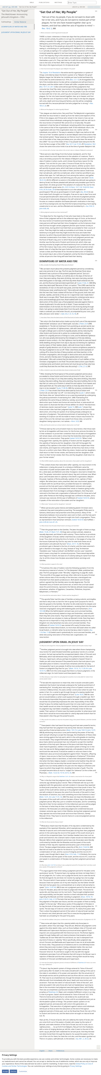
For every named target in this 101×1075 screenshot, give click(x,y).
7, (69, 314)
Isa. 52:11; (70, 144)
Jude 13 (71, 407)
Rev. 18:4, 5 (47, 28)
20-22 (86, 1039)
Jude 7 (82, 393)
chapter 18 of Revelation (51, 72)
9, (70, 314)
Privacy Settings (76, 1066)
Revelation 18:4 (89, 144)
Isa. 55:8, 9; (90, 206)
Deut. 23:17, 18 (72, 544)
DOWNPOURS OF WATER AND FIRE (14, 27)
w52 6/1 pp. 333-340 (9, 7)
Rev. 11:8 (46, 632)
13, (72, 314)
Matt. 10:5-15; (72, 730)
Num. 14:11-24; (76, 187)
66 (48, 208)
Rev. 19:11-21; (45, 87)
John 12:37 (91, 730)
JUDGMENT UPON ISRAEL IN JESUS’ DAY (16, 32)
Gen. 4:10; (69, 854)
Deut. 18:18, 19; (87, 897)
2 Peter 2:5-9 (83, 324)
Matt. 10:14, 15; (75, 668)
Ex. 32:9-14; (67, 187)
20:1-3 (52, 87)
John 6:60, (43, 208)
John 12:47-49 (51, 865)
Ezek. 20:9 (51, 189)
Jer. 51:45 (77, 144)
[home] (3, 2)
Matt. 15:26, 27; (45, 532)
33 (70, 773)
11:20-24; (84, 668)
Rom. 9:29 (75, 421)
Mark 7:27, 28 (56, 532)
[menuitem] (3, 2)
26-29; (45, 189)
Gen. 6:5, (64, 314)
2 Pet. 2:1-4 (83, 366)
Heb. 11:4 (76, 854)
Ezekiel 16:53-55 (75, 438)
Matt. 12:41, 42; (45, 797)
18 (75, 314)
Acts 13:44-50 (84, 847)
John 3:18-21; (44, 899)
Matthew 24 (81, 962)
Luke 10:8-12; (82, 730)
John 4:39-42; (44, 522)
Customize (23, 1071)
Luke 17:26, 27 (83, 283)
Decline (13, 1071)
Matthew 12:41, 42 (64, 776)
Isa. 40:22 (84, 192)
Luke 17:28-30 (62, 388)
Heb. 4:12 (52, 899)
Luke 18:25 (79, 694)
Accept (5, 1071)
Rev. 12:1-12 (74, 80)
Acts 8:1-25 (53, 522)
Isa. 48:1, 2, (80, 1039)
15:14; (62, 773)
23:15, (66, 773)
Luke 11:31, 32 (56, 797)
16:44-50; (85, 187)
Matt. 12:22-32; (54, 773)
